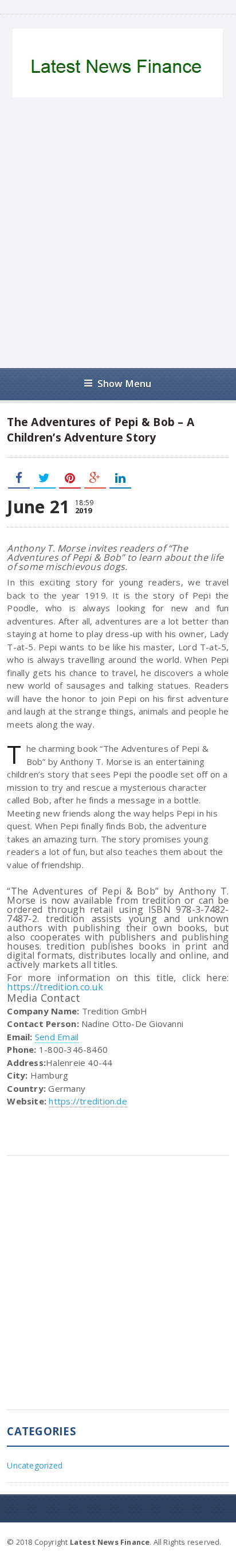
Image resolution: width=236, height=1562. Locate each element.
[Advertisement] (118, 233)
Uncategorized (34, 1465)
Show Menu (124, 383)
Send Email (56, 1036)
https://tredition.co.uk (55, 987)
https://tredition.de (88, 1101)
